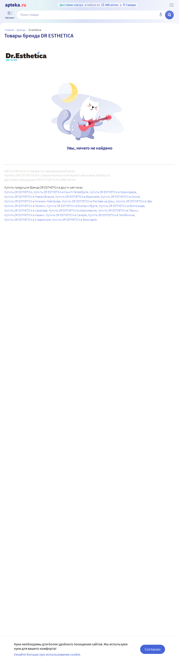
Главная (9, 30)
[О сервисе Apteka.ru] (171, 5)
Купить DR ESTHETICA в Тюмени (24, 206)
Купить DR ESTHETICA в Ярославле (74, 220)
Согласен (152, 649)
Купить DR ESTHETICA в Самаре (66, 215)
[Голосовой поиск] (160, 14)
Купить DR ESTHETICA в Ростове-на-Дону (88, 201)
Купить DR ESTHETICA (18, 192)
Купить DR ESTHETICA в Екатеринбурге (72, 206)
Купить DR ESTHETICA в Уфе (134, 201)
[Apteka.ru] (15, 5)
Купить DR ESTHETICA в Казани (24, 215)
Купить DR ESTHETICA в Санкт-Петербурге (61, 192)
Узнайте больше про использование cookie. (47, 654)
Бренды (21, 30)
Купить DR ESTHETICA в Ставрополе (27, 220)
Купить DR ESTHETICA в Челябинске (111, 215)
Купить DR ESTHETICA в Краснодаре (113, 192)
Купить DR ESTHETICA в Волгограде (122, 206)
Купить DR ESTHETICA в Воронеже (77, 197)
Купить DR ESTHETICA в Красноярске (73, 210)
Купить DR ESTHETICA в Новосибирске (29, 197)
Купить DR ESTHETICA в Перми (118, 210)
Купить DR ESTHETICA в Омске (120, 197)
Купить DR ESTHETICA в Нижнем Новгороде (32, 201)
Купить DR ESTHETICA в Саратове (25, 210)
